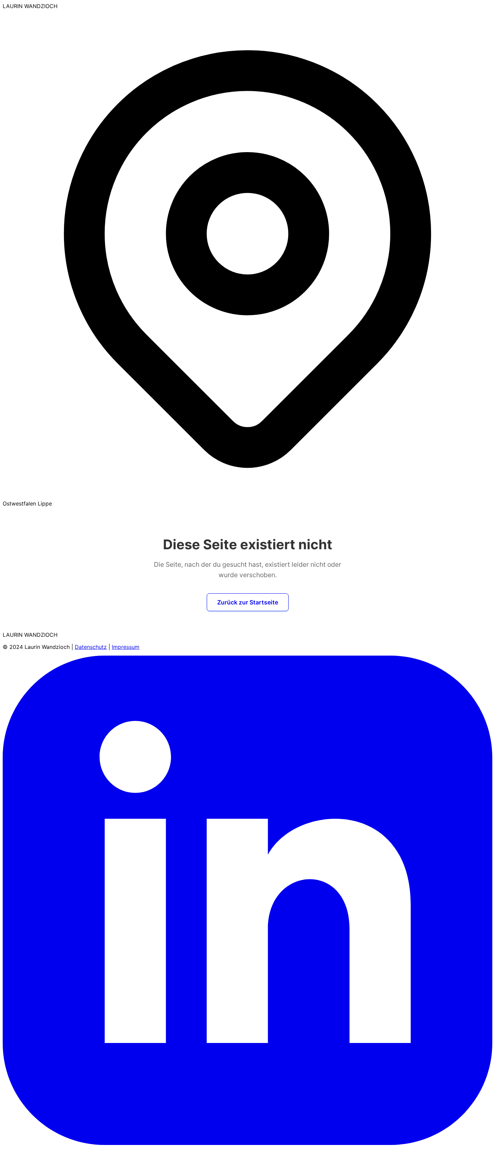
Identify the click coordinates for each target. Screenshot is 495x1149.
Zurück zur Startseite (247, 602)
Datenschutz (91, 646)
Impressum (125, 646)
